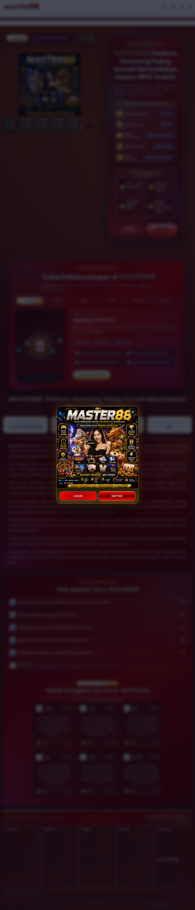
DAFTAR (117, 496)
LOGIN (78, 496)
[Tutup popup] (133, 412)
